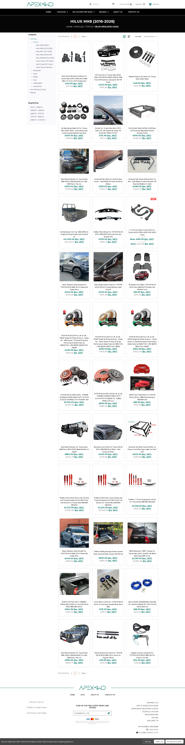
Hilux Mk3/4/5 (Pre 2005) (45, 58)
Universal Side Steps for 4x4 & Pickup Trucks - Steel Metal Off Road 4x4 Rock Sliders (108, 181)
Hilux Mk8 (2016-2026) (44, 48)
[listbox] (150, 36)
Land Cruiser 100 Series (44, 61)
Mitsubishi (37, 70)
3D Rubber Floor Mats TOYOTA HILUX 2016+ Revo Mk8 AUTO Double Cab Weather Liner (142, 287)
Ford (35, 80)
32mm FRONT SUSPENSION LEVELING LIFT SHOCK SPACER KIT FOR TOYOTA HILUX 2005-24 (142, 604)
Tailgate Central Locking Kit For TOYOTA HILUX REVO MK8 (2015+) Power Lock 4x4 (142, 655)
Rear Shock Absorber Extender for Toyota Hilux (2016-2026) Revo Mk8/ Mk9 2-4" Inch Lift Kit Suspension (74, 78)
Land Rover (37, 86)
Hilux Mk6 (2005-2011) (44, 55)
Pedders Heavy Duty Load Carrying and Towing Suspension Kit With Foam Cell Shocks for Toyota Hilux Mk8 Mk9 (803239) (108, 501)
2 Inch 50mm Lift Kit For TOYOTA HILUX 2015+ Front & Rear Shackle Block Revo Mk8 (108, 604)
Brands (102, 12)
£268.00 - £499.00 (37, 110)
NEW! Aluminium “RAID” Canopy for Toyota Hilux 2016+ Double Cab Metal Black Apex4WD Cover (142, 553)
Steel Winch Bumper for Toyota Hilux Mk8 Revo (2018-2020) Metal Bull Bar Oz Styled (74, 449)
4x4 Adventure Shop (82, 12)
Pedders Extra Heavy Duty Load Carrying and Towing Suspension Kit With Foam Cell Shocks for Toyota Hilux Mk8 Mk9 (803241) (74, 501)
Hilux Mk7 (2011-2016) (44, 51)
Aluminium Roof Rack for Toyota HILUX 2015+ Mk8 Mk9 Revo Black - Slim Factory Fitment (108, 449)
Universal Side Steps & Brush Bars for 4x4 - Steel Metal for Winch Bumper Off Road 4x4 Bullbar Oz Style (142, 181)
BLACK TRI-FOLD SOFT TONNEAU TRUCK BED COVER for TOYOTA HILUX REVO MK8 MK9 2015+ (74, 604)
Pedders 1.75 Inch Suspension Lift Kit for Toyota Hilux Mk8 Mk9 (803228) (142, 501)
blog (83, 695)
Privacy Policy (36, 702)
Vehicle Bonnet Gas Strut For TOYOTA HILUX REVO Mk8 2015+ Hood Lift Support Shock (108, 655)
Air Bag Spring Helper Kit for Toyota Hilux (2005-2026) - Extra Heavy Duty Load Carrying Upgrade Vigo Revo (74, 130)
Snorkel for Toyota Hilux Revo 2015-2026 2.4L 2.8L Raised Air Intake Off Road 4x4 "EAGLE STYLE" (108, 130)
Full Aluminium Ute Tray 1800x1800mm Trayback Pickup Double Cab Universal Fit (74, 234)
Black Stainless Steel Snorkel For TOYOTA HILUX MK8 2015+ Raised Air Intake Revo (74, 553)
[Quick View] (86, 45)
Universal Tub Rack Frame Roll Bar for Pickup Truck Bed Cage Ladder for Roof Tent (142, 449)
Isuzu (35, 74)
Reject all (159, 741)
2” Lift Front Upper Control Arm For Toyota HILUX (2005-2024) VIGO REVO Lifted (142, 232)
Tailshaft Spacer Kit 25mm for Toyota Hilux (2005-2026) (142, 78)
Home (48, 12)
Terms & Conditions (37, 708)
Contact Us (133, 12)
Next (84, 36)
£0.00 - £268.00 (37, 107)
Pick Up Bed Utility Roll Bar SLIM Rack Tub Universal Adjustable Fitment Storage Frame (142, 130)
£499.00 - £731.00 (37, 114)
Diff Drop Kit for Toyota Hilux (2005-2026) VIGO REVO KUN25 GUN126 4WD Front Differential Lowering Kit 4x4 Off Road (108, 78)
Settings (148, 741)
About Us (117, 12)
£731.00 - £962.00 (37, 117)
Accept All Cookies (174, 741)
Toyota (35, 42)
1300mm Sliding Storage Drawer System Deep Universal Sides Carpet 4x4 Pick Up (108, 553)
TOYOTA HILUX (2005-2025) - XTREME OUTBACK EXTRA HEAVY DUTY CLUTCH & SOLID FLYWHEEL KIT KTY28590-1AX (74, 397)
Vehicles (61, 12)
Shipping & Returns (36, 713)
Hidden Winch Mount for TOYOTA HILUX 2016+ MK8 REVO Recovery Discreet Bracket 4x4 (108, 234)
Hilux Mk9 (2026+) (42, 45)
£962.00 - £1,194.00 (38, 120)
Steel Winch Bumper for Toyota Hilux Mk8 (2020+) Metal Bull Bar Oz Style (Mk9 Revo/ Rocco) (74, 181)
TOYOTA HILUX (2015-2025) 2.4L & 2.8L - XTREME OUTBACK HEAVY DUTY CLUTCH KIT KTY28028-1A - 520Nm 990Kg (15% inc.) (108, 397)
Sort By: (138, 36)
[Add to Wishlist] (86, 51)
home (72, 695)
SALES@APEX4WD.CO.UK (148, 733)
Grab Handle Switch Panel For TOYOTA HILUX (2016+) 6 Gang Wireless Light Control (108, 287)
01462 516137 (153, 730)
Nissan (35, 77)
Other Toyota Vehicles (44, 67)
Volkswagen (37, 83)
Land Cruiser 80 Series (44, 64)
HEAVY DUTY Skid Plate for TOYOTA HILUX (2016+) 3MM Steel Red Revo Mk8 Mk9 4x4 (142, 397)
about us (95, 695)
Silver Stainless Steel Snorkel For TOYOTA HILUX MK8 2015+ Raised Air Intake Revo (74, 287)
